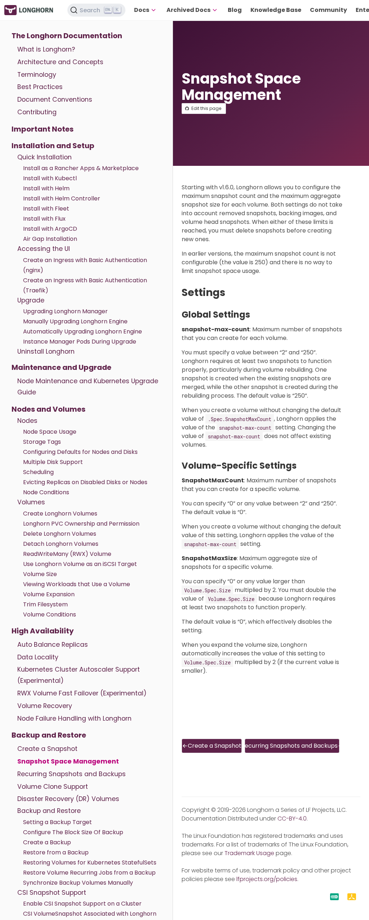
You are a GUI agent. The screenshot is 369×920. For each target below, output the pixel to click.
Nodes (27, 420)
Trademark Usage (249, 853)
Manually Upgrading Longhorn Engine (75, 321)
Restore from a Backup (56, 852)
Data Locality (37, 657)
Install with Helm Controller (61, 198)
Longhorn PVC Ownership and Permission (81, 523)
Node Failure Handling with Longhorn (74, 718)
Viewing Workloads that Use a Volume (76, 584)
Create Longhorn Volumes (60, 513)
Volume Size (40, 574)
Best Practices (40, 87)
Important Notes (43, 129)
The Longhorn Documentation (67, 36)
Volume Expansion (49, 594)
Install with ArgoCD (50, 229)
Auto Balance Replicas (52, 644)
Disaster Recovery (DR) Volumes (68, 799)
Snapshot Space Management (68, 761)
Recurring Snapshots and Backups (71, 774)
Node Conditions (46, 492)
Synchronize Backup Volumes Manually (78, 883)
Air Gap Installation (50, 239)
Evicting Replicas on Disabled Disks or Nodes (85, 482)
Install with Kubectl (50, 178)
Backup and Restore (49, 735)
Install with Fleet (46, 208)
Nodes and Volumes (48, 409)
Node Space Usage (49, 432)
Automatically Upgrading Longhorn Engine (82, 331)
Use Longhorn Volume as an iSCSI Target (80, 564)
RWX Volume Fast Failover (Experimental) (82, 693)
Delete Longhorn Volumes (59, 534)
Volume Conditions (49, 614)
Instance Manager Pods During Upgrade (79, 341)
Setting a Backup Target (57, 822)
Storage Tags (42, 442)
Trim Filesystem (45, 604)
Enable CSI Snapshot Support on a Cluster (82, 903)
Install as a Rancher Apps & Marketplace (81, 168)
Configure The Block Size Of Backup (73, 832)
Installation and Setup (53, 146)
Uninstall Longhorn (46, 351)
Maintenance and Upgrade (61, 367)
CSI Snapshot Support (51, 892)
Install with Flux (44, 218)
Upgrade (30, 300)
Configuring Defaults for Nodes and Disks (80, 452)
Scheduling (38, 472)
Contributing (37, 112)
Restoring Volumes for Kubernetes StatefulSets (89, 862)
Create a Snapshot (47, 748)
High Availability (43, 631)
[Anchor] (232, 293)
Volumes (31, 502)
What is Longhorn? (46, 49)
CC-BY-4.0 (292, 818)
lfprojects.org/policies (266, 879)
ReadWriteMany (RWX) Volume (67, 554)
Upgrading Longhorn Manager (65, 311)
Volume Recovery (44, 706)
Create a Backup (47, 842)
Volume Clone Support (52, 786)
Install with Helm (46, 188)
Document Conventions (54, 99)
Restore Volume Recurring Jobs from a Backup (89, 872)
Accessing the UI (43, 248)
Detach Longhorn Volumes (60, 544)
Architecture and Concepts (60, 62)
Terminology (36, 74)
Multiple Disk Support (53, 462)
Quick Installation (44, 157)
